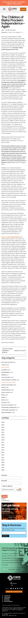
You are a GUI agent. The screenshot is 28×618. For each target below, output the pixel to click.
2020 (2, 435)
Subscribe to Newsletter (14, 591)
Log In (4, 496)
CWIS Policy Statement (6, 605)
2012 (2, 455)
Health (3, 387)
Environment (5, 372)
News (3, 397)
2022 (2, 430)
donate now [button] (11, 517)
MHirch (22, 32)
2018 (2, 440)
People (3, 400)
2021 (2, 432)
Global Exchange (7, 385)
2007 (2, 467)
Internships (7, 597)
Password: (4, 480)
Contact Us (7, 595)
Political (4, 402)
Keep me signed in (8, 486)
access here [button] (11, 569)
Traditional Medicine (8, 410)
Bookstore (7, 600)
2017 (2, 442)
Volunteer (7, 598)
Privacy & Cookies (15, 605)
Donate (23, 9)
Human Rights (5, 390)
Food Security (6, 377)
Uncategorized (6, 412)
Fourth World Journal (8, 380)
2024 (2, 425)
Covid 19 (4, 365)
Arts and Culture (7, 362)
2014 (2, 450)
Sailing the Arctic (20, 350)
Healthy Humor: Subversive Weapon (7, 350)
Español (3, 375)
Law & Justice (5, 392)
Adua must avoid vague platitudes (10, 237)
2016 (2, 445)
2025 (2, 422)
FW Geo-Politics (10, 30)
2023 (2, 427)
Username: (4, 475)
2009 (2, 462)
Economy (4, 370)
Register (3, 499)
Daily (2, 30)
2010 (2, 460)
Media (3, 395)
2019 (2, 437)
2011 (2, 457)
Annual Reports (8, 601)
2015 (2, 447)
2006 (2, 470)
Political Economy (7, 405)
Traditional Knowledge (9, 407)
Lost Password (5, 500)
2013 (2, 452)
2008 (2, 465)
